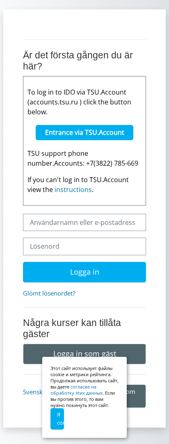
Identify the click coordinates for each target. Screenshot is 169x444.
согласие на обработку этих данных (76, 390)
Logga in (84, 272)
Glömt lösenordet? (49, 293)
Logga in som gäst (84, 353)
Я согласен (60, 418)
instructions (73, 189)
